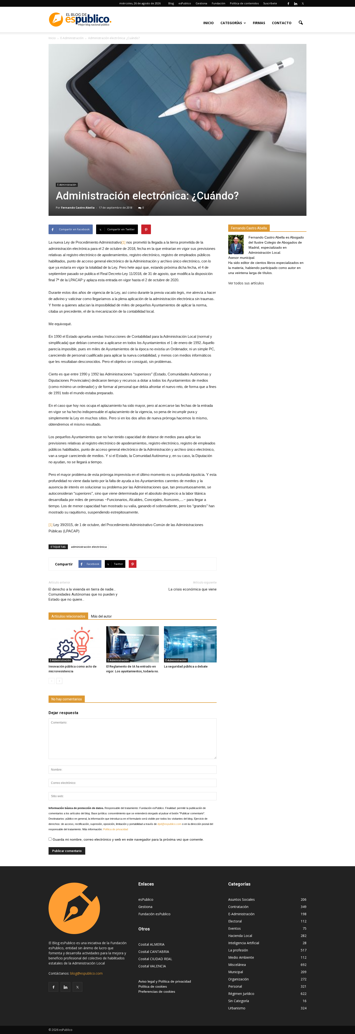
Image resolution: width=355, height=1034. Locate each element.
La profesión (238, 950)
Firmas (259, 23)
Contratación (238, 906)
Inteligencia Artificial (243, 943)
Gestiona (201, 3)
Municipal (235, 972)
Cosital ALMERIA (151, 944)
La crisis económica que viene (193, 589)
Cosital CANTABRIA (153, 951)
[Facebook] (288, 3)
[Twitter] (302, 3)
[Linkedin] (295, 3)
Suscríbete (270, 3)
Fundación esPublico (154, 914)
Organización (238, 979)
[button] (300, 22)
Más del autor (101, 616)
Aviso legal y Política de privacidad (164, 981)
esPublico (184, 3)
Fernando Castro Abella (78, 207)
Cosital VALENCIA (152, 966)
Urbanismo (236, 1008)
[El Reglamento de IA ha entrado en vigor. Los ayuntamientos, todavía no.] (132, 644)
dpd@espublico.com (169, 824)
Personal (235, 986)
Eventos (234, 928)
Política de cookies (152, 986)
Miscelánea (237, 964)
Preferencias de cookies (156, 991)
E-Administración (66, 184)
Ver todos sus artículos (246, 283)
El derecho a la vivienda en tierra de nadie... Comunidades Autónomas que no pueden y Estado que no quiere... (83, 594)
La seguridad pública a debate (186, 666)
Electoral (235, 921)
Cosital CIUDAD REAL (155, 959)
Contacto (281, 23)
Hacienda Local (240, 935)
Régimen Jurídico (241, 993)
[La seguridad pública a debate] (190, 644)
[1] (123, 242)
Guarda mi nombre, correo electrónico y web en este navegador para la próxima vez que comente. (128, 839)
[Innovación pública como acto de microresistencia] (75, 644)
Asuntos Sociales (241, 899)
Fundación (218, 3)
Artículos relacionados (68, 616)
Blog (171, 3)
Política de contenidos (244, 3)
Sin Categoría (238, 1001)
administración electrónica (89, 547)
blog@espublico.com (86, 973)
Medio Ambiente (241, 957)
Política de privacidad (115, 829)
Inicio (208, 23)
